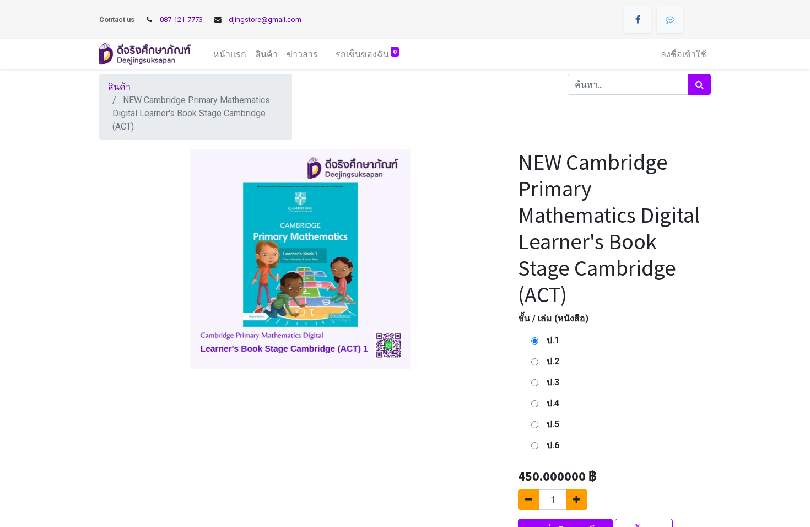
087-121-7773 (181, 19)
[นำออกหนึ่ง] (528, 499)
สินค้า (119, 87)
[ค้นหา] (699, 84)
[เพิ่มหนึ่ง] (576, 499)
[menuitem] (230, 54)
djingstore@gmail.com (265, 19)
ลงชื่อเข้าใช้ (683, 54)
